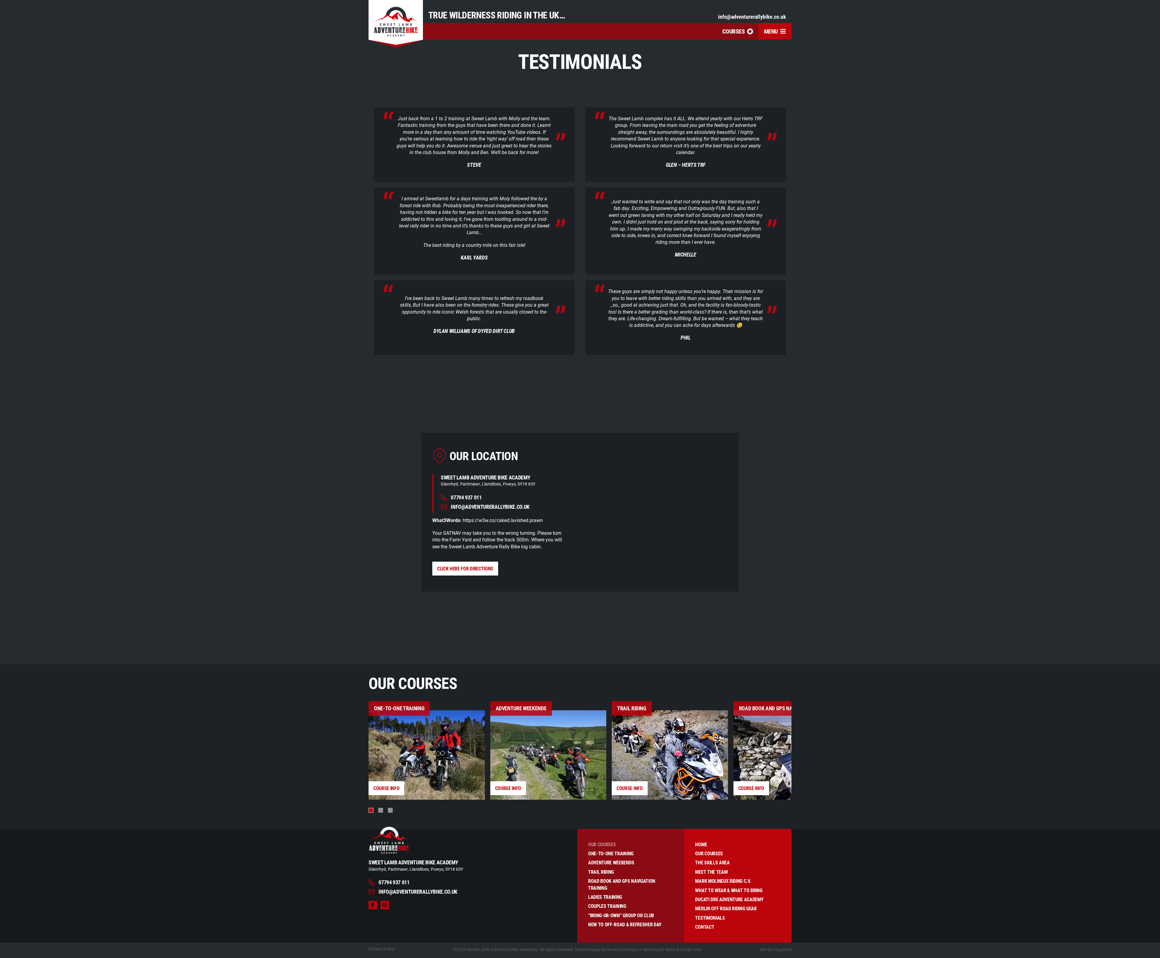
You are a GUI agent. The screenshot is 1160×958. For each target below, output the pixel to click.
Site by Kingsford (775, 949)
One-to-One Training (610, 853)
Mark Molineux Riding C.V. (723, 881)
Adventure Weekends (611, 862)
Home (701, 844)
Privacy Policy (382, 949)
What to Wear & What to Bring (728, 890)
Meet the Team (711, 872)
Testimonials (710, 917)
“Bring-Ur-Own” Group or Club (621, 915)
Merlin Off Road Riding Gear (725, 908)
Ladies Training (605, 897)
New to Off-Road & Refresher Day (625, 924)
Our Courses (602, 844)
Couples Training (607, 906)
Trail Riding (601, 872)
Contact (704, 927)
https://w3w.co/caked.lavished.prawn (503, 520)
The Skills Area (712, 862)
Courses (733, 31)
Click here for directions (465, 568)
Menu (771, 31)
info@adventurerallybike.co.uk (752, 16)
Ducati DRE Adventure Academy (729, 899)
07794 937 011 (466, 497)
